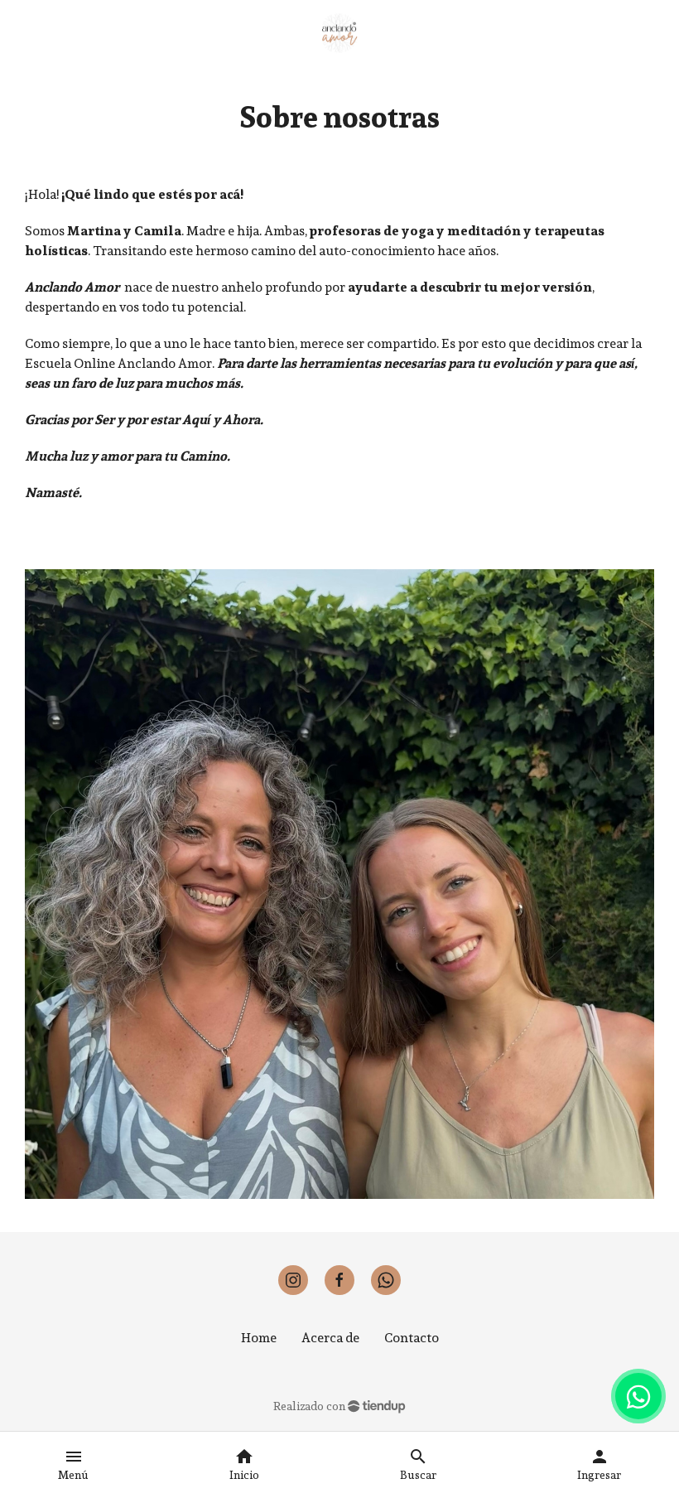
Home (259, 1337)
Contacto (411, 1337)
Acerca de (330, 1337)
